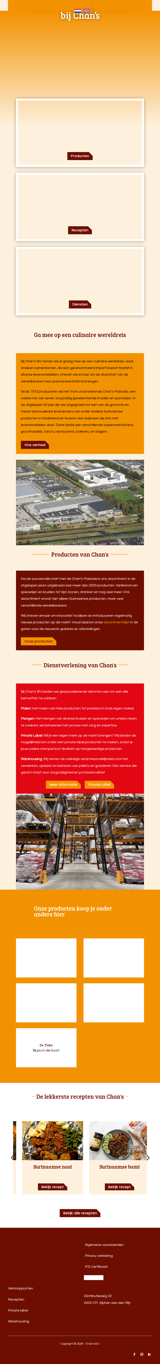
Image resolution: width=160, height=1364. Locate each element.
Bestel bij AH (46, 999)
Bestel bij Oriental (114, 954)
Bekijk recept (52, 1186)
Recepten (80, 230)
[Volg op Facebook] (134, 1354)
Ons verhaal (34, 444)
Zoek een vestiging (46, 961)
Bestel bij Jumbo (46, 954)
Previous (13, 1158)
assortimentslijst (117, 622)
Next (147, 1158)
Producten (80, 155)
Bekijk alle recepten (80, 1213)
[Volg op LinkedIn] (149, 1354)
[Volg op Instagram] (142, 1354)
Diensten (80, 304)
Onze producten (38, 641)
